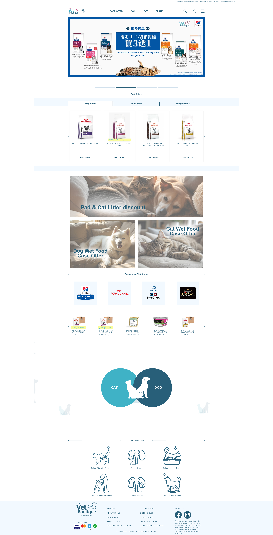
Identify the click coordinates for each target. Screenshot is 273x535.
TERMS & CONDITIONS (148, 521)
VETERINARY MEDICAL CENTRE (119, 526)
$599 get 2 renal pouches (119, 140)
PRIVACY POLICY (146, 517)
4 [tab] (168, 87)
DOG (133, 11)
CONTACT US (112, 517)
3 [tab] (147, 87)
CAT (146, 11)
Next (204, 136)
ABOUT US (111, 509)
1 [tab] (105, 87)
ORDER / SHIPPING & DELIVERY (151, 526)
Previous (68, 136)
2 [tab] (126, 87)
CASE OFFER (116, 11)
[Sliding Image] (136, 47)
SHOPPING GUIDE (146, 513)
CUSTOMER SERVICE (148, 509)
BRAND (159, 11)
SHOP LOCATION (113, 521)
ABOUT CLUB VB (113, 513)
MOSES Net (152, 531)
